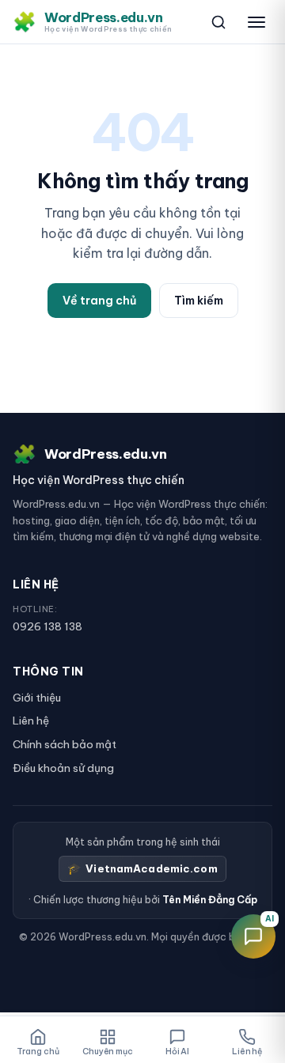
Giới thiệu (37, 697)
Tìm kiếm (198, 300)
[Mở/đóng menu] (256, 22)
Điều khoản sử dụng (63, 768)
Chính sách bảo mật (64, 744)
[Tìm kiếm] (218, 22)
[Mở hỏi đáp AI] (253, 936)
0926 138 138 (47, 626)
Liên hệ (31, 720)
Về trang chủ (99, 300)
